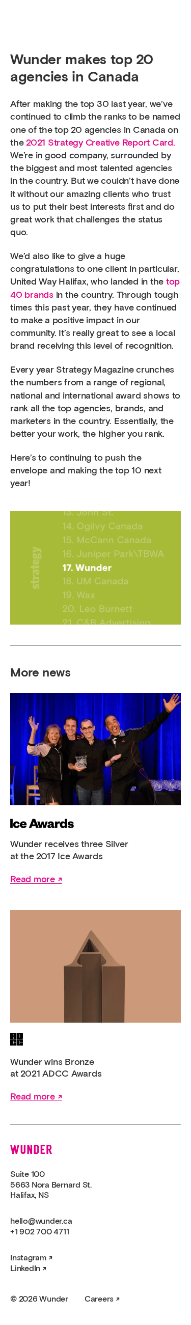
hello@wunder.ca (41, 1221)
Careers (99, 1299)
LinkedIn (25, 1268)
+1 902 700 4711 (39, 1232)
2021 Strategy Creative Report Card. (100, 143)
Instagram (28, 1258)
